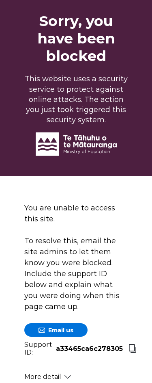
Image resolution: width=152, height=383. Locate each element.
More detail (42, 377)
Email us (60, 330)
